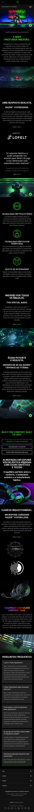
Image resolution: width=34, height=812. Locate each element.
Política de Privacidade (21, 794)
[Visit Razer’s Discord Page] (28, 808)
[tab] (17, 441)
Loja (3, 771)
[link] (17, 2)
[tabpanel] (17, 484)
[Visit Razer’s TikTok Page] (22, 808)
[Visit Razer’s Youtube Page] (18, 808)
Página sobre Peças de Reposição (15, 762)
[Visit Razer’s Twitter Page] (15, 808)
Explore (4, 776)
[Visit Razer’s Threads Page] (12, 808)
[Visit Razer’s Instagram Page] (8, 808)
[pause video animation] (30, 25)
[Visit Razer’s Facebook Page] (5, 808)
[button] (2, 2)
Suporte (4, 780)
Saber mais (17, 127)
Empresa (4, 785)
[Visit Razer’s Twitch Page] (25, 808)
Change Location (19, 802)
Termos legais (10, 794)
